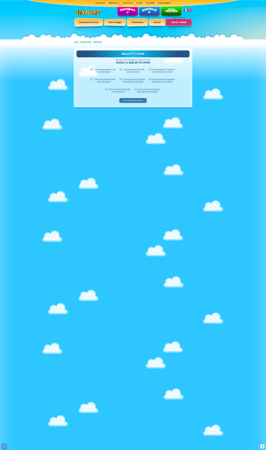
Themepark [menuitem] (127, 10)
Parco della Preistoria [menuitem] (171, 10)
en (190, 10)
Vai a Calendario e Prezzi (133, 100)
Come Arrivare (100, 3)
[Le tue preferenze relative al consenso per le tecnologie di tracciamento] (262, 446)
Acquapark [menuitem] (149, 10)
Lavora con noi (128, 3)
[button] (115, 22)
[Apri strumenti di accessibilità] (4, 446)
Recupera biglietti (164, 3)
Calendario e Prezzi (85, 42)
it (186, 10)
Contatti (139, 3)
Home (76, 42)
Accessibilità (150, 3)
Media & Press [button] (113, 3)
